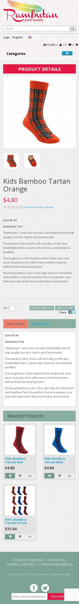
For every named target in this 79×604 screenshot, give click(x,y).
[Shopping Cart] (76, 45)
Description (16, 323)
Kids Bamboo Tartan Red (15, 460)
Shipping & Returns (21, 565)
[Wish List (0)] (69, 45)
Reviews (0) (41, 323)
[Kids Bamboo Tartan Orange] (39, 112)
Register (17, 37)
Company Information (56, 565)
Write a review (44, 207)
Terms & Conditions (28, 560)
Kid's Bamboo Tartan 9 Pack (16, 521)
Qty (5, 308)
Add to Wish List (42, 308)
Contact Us (56, 560)
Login (6, 37)
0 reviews (28, 207)
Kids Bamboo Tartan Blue (54, 460)
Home (51, 45)
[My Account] (62, 45)
